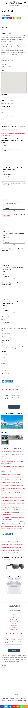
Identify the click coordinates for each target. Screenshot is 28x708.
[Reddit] (14, 18)
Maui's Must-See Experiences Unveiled (11, 474)
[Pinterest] (11, 18)
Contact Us (14, 629)
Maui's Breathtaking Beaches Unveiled (11, 479)
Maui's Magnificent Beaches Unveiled (10, 482)
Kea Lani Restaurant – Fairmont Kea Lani (11, 451)
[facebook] (6, 389)
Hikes (14, 616)
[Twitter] (5, 18)
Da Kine (14, 623)
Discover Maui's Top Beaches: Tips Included (12, 485)
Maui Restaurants (14, 621)
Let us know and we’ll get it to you (17, 700)
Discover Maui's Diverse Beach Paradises (11, 497)
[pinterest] (17, 389)
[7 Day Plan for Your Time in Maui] (12, 428)
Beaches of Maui (14, 619)
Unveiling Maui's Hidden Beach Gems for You (12, 500)
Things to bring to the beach (9, 129)
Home (14, 614)
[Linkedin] (8, 18)
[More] (19, 18)
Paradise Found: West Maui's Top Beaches (12, 477)
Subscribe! (14, 406)
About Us (14, 627)
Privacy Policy (14, 625)
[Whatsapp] (17, 18)
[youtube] (13, 389)
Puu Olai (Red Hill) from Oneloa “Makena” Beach (13, 466)
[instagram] (2, 389)
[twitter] (9, 389)
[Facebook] (3, 18)
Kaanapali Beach (5, 458)
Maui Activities (14, 617)
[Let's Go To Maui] (14, 4)
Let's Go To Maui (13, 609)
